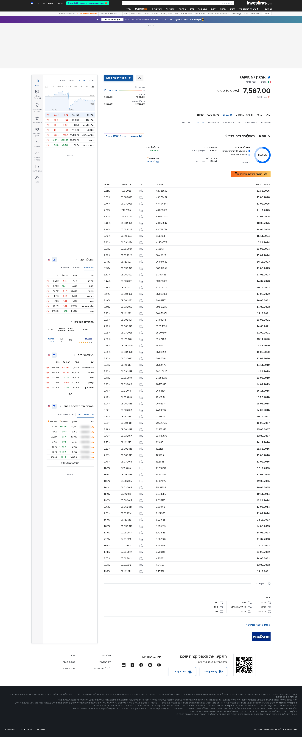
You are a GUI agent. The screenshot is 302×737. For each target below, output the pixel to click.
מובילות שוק (87, 259)
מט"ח (91, 80)
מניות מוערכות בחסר (66, 14)
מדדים (82, 80)
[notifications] (38, 2)
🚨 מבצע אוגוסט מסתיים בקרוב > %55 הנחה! (87, 3)
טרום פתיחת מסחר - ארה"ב (218, 14)
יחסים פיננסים (213, 122)
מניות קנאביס (166, 14)
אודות (72, 655)
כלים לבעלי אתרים (102, 668)
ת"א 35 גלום (88, 125)
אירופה (147, 14)
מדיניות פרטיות (26, 729)
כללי (268, 114)
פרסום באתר (69, 662)
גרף (259, 114)
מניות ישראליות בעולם (183, 14)
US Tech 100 (88, 135)
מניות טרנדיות (86, 355)
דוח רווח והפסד (251, 122)
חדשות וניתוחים (245, 114)
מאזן (239, 122)
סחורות (72, 80)
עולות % (76, 267)
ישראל (245, 14)
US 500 (90, 130)
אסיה (126, 14)
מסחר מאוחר (200, 14)
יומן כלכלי (170, 9)
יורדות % (65, 267)
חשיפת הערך (112, 90)
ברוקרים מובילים (84, 321)
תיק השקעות (105, 662)
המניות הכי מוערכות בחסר (79, 406)
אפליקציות (106, 655)
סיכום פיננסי (266, 122)
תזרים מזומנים (228, 122)
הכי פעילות (89, 267)
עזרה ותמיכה (69, 668)
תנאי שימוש (41, 729)
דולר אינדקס (88, 145)
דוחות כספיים (187, 122)
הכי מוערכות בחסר (85, 414)
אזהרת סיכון (10, 729)
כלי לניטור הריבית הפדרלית (110, 14)
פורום (200, 114)
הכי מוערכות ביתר (65, 414)
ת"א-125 (90, 120)
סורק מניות (157, 9)
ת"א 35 (90, 115)
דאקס (91, 140)
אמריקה (155, 14)
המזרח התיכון (136, 14)
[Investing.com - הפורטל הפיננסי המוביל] (259, 3)
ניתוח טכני (213, 114)
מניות (267, 14)
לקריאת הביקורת (51, 340)
